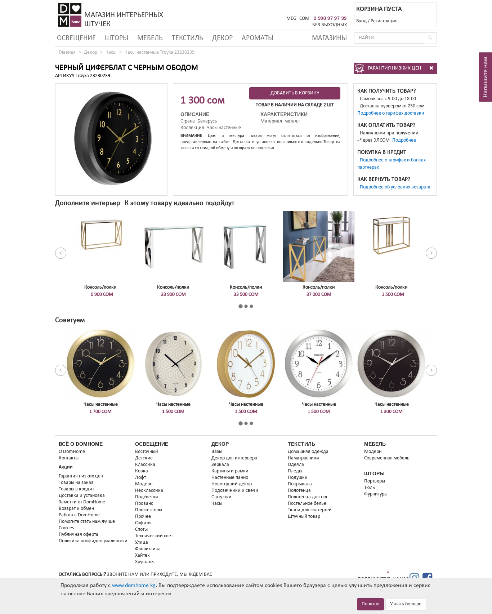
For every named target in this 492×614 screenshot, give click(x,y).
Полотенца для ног (308, 497)
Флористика (148, 549)
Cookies (66, 528)
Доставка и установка (82, 495)
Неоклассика (149, 490)
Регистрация (384, 21)
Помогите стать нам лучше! (88, 521)
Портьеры (374, 481)
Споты (141, 529)
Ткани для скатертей (310, 510)
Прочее (143, 516)
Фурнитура (375, 494)
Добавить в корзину (294, 93)
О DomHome (72, 451)
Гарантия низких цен (81, 476)
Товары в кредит (76, 489)
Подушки (298, 477)
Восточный (146, 451)
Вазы (216, 451)
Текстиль (187, 38)
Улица (141, 542)
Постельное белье (307, 503)
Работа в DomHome (79, 515)
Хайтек (142, 555)
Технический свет (154, 536)
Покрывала (300, 484)
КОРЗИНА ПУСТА (379, 9)
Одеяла (296, 464)
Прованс (144, 503)
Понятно (370, 604)
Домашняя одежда (308, 451)
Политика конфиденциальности (93, 541)
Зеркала (220, 464)
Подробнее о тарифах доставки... (393, 113)
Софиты (143, 523)
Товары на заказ (76, 482)
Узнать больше (405, 604)
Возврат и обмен (76, 508)
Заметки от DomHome (82, 502)
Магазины (329, 38)
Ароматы (257, 38)
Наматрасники (303, 458)
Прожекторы (148, 510)
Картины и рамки (230, 471)
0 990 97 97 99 (330, 18)
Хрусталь (144, 562)
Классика (145, 464)
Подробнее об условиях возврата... (397, 187)
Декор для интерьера (234, 458)
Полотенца (299, 490)
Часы (111, 52)
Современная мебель (387, 458)
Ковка (141, 471)
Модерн (143, 484)
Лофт (140, 477)
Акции (66, 467)
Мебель (150, 38)
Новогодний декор (231, 484)
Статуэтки (221, 497)
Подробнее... (406, 140)
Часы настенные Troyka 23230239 (159, 52)
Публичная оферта (78, 534)
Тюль (369, 487)
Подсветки (146, 497)
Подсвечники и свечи (234, 490)
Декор (222, 38)
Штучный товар (304, 516)
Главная (67, 52)
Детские (144, 458)
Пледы (295, 471)
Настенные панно (229, 477)
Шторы (116, 38)
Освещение (76, 38)
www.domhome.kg (134, 585)
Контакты (69, 458)
